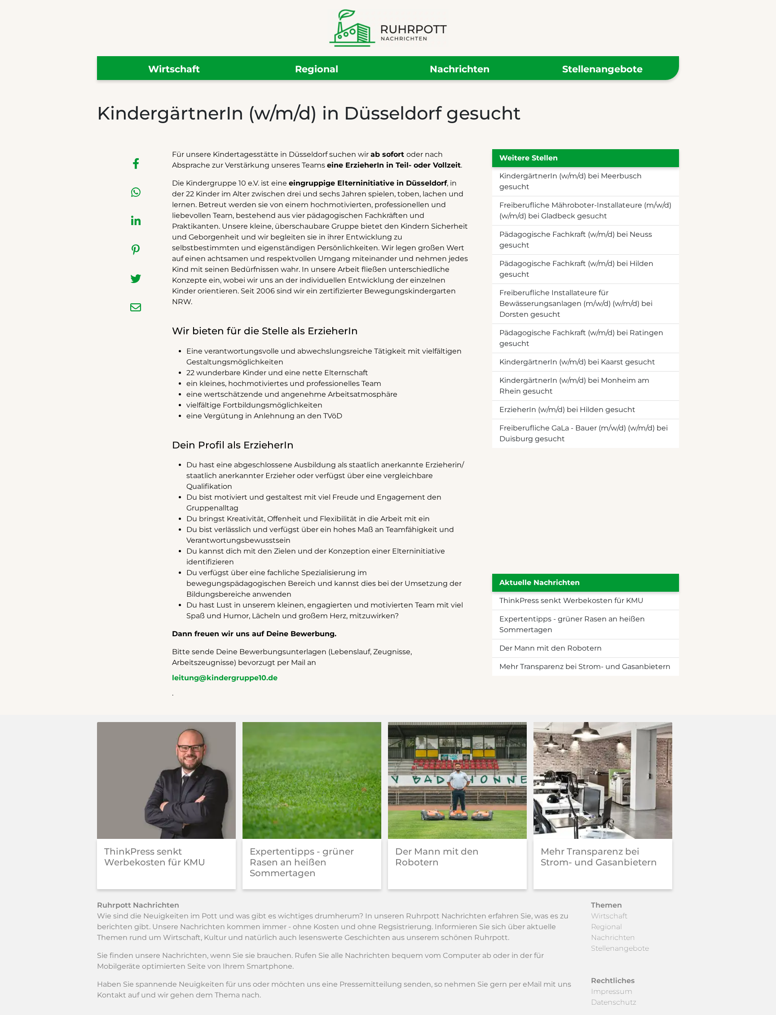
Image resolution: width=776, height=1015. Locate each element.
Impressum (611, 991)
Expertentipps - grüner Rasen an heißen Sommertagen (572, 624)
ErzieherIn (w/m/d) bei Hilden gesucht (567, 409)
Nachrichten (459, 69)
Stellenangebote (602, 69)
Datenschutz (613, 1002)
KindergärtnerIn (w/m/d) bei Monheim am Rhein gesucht (574, 385)
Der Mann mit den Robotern (550, 648)
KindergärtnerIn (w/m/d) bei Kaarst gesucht (577, 362)
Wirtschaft (174, 69)
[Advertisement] (585, 511)
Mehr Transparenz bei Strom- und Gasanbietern (584, 666)
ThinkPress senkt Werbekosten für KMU (571, 600)
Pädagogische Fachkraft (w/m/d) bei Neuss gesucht (575, 239)
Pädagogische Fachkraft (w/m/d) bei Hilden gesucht (576, 269)
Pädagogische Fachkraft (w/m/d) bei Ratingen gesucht (581, 338)
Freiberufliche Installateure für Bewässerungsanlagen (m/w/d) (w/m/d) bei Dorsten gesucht (576, 303)
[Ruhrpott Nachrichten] (388, 28)
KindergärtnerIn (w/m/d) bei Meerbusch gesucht (570, 181)
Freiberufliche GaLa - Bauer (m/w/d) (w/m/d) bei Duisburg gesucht (583, 433)
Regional (316, 69)
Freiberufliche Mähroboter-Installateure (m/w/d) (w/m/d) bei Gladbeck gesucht (585, 210)
